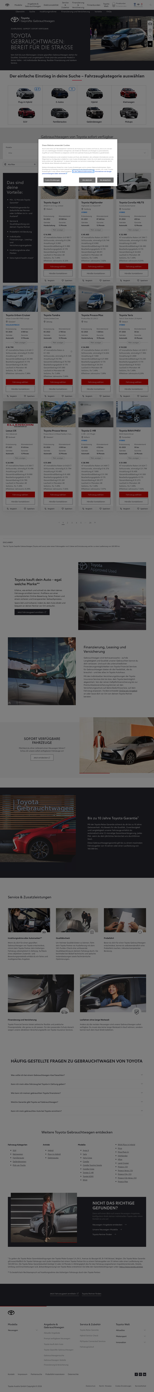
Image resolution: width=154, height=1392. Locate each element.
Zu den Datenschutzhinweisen (82, 171)
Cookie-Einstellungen (52, 180)
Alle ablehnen (87, 180)
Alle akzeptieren (105, 180)
